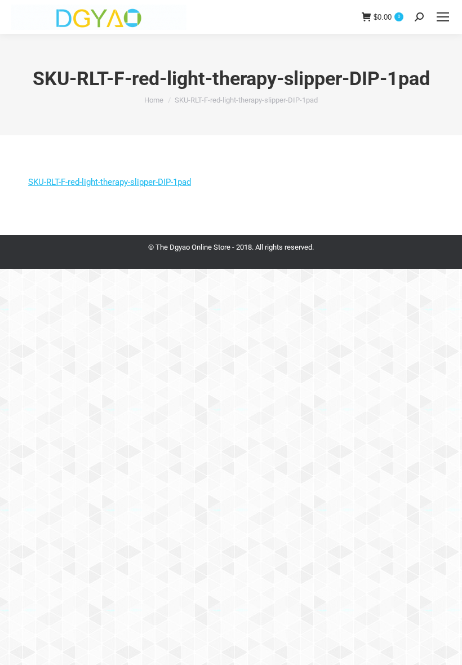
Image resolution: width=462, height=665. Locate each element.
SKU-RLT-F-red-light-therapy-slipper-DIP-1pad (109, 182)
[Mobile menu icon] (443, 17)
